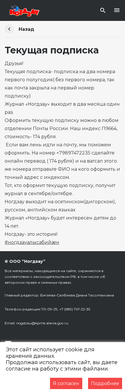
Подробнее (105, 383)
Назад (26, 29)
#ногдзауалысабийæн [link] (32, 242)
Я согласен (66, 383)
